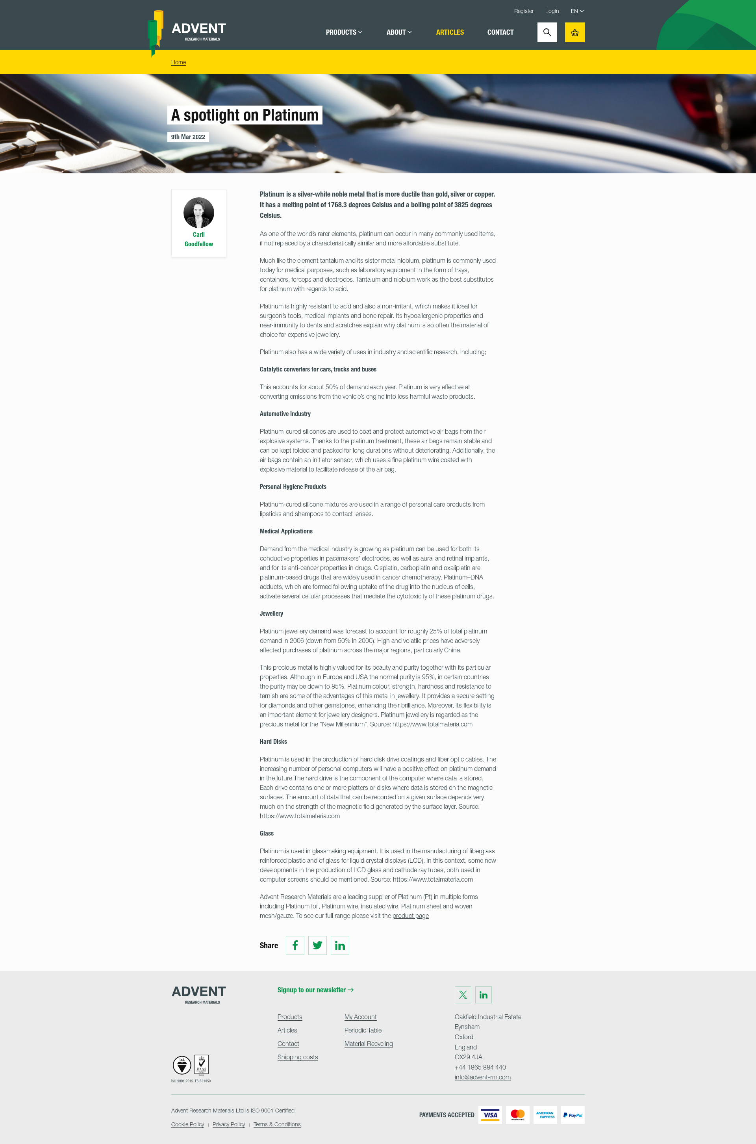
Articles (450, 32)
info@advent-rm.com (483, 1077)
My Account (361, 1016)
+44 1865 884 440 (480, 1067)
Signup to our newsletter (312, 990)
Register (524, 10)
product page (411, 915)
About (396, 32)
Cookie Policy (187, 1124)
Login (552, 10)
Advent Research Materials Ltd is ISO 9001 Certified (233, 1110)
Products (341, 32)
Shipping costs (298, 1056)
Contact (500, 32)
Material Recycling (369, 1043)
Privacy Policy (229, 1124)
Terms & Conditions (277, 1124)
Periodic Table (363, 1030)
